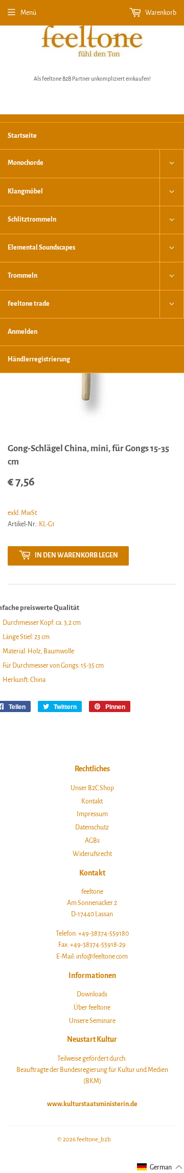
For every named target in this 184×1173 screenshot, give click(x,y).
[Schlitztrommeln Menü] (171, 220)
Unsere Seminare (92, 1020)
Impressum (92, 814)
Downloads (92, 994)
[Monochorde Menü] (171, 163)
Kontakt (92, 801)
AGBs (92, 840)
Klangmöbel (25, 191)
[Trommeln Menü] (171, 276)
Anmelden (22, 331)
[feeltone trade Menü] (171, 304)
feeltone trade (29, 303)
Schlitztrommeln (32, 219)
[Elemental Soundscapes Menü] (171, 248)
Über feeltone (92, 1007)
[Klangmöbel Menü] (171, 192)
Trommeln (22, 275)
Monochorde (25, 162)
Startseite (22, 135)
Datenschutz (92, 827)
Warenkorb (160, 12)
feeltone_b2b (94, 1139)
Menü (28, 12)
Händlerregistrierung (39, 359)
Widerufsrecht (92, 854)
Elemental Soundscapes (41, 247)
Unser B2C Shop (92, 788)
